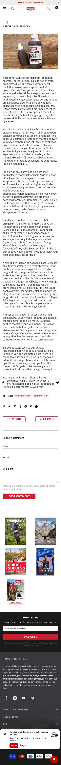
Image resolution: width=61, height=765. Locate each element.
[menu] (4, 8)
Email (6, 457)
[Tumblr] (20, 406)
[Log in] (48, 8)
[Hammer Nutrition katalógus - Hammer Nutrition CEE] (45, 531)
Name (6, 446)
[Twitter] (9, 406)
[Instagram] (15, 698)
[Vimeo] (32, 698)
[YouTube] (23, 698)
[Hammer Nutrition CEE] (15, 531)
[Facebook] (4, 406)
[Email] (31, 406)
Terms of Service (28, 645)
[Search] (12, 8)
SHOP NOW (38, 2)
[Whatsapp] (36, 406)
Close (58, 3)
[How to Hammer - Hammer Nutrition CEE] (15, 592)
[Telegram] (25, 406)
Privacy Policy (48, 643)
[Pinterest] (15, 406)
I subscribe (30, 637)
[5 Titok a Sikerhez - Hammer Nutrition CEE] (45, 561)
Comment (8, 468)
